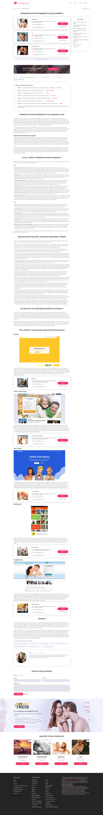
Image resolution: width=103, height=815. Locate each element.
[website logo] (22, 23)
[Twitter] (20, 79)
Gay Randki (47, 803)
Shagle (33, 791)
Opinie (75, 2)
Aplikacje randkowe (36, 795)
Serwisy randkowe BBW (36, 801)
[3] (21, 675)
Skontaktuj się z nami (18, 787)
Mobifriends (54, 98)
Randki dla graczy (48, 805)
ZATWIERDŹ (18, 694)
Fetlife (46, 779)
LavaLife (47, 93)
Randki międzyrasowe (36, 797)
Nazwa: (15, 678)
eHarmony (34, 793)
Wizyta (62, 23)
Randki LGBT (47, 793)
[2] (19, 675)
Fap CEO (47, 789)
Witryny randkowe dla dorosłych (51, 807)
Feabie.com (47, 787)
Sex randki (34, 799)
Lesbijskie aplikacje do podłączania (21, 643)
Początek (53, 69)
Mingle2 (47, 783)
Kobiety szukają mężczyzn (47, 646)
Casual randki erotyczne (50, 799)
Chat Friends (53, 95)
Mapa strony (16, 793)
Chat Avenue (34, 783)
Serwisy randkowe (49, 795)
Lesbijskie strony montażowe (34, 646)
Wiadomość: (17, 683)
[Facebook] (15, 79)
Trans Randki (34, 805)
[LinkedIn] (17, 79)
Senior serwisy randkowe (37, 803)
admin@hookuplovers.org (73, 779)
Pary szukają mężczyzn (44, 643)
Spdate (46, 791)
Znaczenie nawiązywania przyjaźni (80, 28)
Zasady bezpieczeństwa (18, 789)
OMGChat (59, 87)
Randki (52, 643)
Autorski (15, 783)
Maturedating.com (50, 90)
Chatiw (46, 781)
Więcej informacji (63, 26)
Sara (30, 652)
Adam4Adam (34, 779)
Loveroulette (21, 107)
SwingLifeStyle (34, 781)
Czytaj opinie (22, 760)
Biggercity (34, 789)
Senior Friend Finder (77, 44)
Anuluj (25, 694)
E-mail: (44, 678)
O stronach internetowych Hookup (21, 785)
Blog (80, 2)
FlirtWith (61, 103)
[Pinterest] (23, 79)
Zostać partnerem (17, 791)
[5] (23, 675)
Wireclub (33, 787)
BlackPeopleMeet (48, 785)
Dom (71, 2)
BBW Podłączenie (34, 643)
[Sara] (21, 657)
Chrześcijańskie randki (49, 801)
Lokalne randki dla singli (36, 807)
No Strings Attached (49, 100)
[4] (22, 675)
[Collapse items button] (42, 59)
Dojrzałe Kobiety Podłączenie (20, 646)
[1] (18, 675)
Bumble (74, 43)
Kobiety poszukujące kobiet (61, 643)
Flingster (33, 785)
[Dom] (21, 3)
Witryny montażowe (49, 797)
